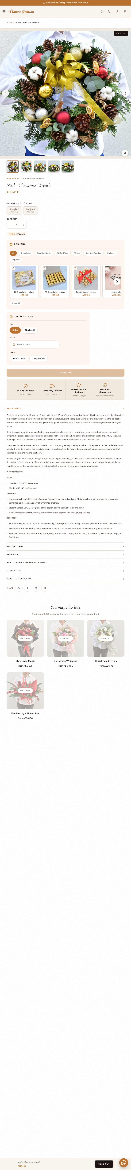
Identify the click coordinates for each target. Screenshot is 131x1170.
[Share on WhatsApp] (19, 588)
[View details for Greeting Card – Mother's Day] (106, 268)
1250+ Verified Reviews (32, 178)
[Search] (101, 11)
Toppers (16, 259)
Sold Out (104, 1164)
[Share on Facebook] (27, 588)
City (12, 324)
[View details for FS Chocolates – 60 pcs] (44, 268)
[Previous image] (5, 93)
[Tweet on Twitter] (36, 588)
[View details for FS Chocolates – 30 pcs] (13, 268)
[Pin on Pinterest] (44, 588)
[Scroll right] (116, 281)
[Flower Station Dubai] (21, 11)
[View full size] (125, 153)
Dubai (15, 330)
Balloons (111, 253)
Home (9, 22)
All (13, 253)
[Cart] (124, 11)
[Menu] (6, 11)
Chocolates (25, 253)
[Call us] (109, 11)
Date (12, 338)
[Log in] (117, 11)
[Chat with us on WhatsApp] (123, 1162)
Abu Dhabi (30, 330)
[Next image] (125, 93)
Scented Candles (93, 253)
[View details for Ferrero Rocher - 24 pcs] (75, 268)
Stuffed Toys (62, 253)
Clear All (16, 303)
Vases (77, 253)
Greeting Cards (44, 253)
